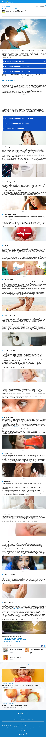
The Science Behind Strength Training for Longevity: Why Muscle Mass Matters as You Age (36, 650)
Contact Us (27, 716)
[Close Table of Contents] (44, 15)
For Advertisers (30, 719)
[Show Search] (43, 1)
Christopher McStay (35, 154)
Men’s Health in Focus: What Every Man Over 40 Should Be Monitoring (15, 650)
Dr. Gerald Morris (6, 6)
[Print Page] (45, 5)
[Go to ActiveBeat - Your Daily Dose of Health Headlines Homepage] (7, 1)
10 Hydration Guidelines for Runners (13, 638)
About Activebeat (20, 716)
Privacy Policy (15, 719)
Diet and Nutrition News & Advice (12, 8)
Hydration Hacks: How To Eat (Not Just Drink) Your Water (15, 656)
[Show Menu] (2, 1)
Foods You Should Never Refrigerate (14, 705)
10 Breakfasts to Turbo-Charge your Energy (15, 639)
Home (2, 8)
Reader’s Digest (19, 555)
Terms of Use (22, 719)
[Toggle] (21, 1)
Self (24, 91)
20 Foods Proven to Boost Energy (12, 641)
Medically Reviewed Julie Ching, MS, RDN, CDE (10, 707)
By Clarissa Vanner (5, 687)
